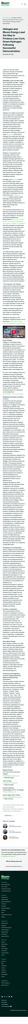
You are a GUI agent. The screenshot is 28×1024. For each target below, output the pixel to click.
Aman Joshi (11, 825)
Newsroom (8, 17)
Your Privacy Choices (5, 1006)
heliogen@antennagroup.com (11, 776)
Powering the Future (6, 888)
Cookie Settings (4, 1004)
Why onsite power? (5, 884)
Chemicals (3, 903)
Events (3, 976)
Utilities (3, 917)
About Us (3, 961)
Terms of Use (4, 1000)
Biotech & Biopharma (6, 901)
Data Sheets (4, 950)
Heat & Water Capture (6, 927)
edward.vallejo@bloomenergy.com (12, 797)
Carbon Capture (5, 929)
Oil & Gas (3, 910)
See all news (8, 815)
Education (3, 906)
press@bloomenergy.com (10, 783)
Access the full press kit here (13, 866)
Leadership (3, 965)
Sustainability (4, 974)
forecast (15, 179)
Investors (3, 970)
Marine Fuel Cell (5, 936)
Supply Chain (4, 985)
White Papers (4, 944)
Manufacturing (4, 899)
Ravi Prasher (12, 831)
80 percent (10, 134)
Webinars (3, 946)
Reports (3, 942)
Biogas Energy (4, 932)
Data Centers (4, 897)
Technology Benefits (6, 891)
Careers (3, 968)
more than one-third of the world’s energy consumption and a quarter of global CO (13, 221)
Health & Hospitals (5, 908)
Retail (2, 912)
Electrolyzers (4, 934)
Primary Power (4, 923)
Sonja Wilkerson (12, 836)
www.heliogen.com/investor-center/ (13, 394)
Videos (2, 955)
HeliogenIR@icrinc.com (9, 792)
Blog (2, 963)
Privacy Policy (4, 1002)
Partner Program (5, 983)
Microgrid (3, 925)
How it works (4, 886)
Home (4, 17)
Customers (3, 980)
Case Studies (4, 948)
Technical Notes (5, 952)
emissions (22, 223)
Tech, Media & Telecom (6, 914)
